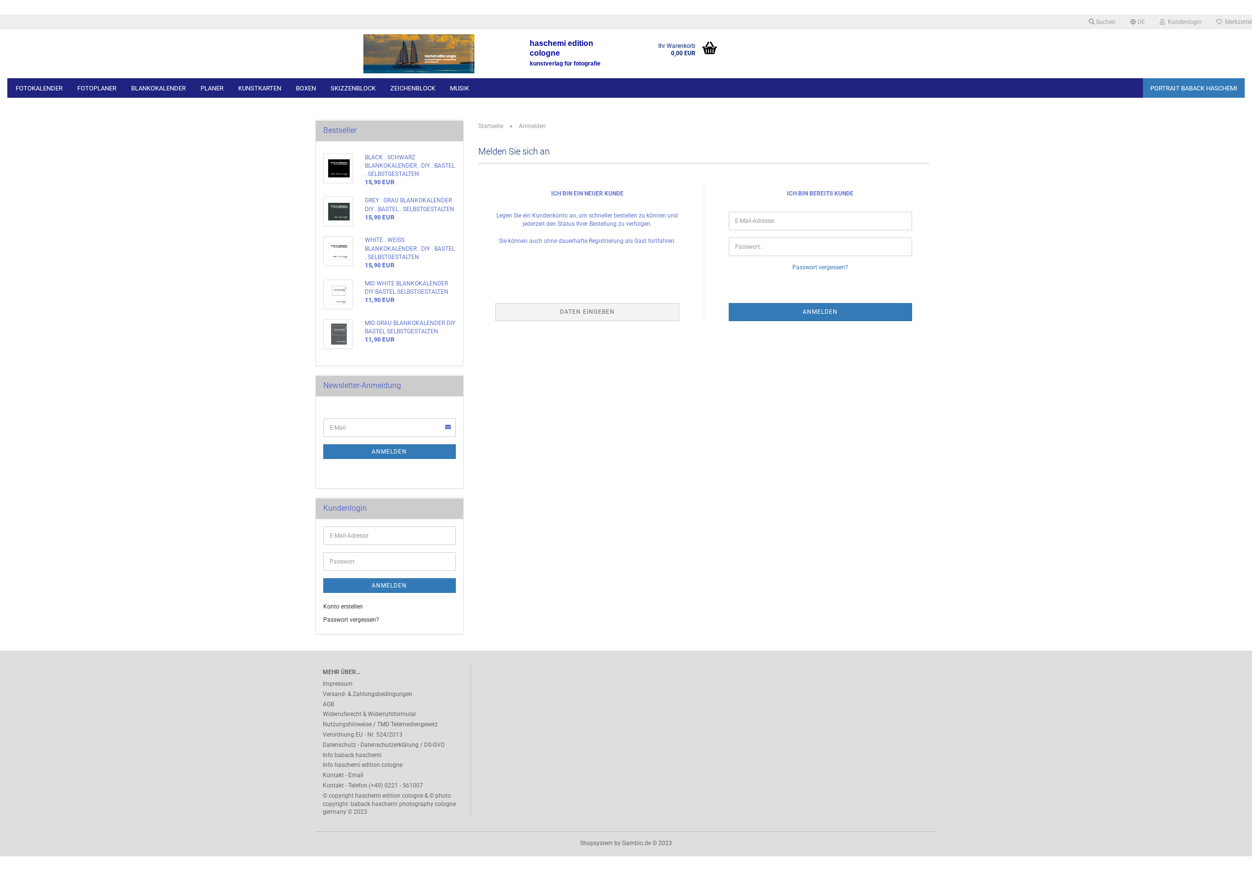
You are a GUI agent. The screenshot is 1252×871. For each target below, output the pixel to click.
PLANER (212, 88)
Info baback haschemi (352, 755)
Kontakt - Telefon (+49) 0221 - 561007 (373, 785)
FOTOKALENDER (39, 88)
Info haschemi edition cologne (362, 765)
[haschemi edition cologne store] (419, 53)
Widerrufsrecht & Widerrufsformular (369, 714)
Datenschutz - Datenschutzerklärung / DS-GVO (384, 744)
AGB (328, 704)
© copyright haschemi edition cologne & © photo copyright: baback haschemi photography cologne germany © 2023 (389, 804)
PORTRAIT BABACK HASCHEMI (1193, 88)
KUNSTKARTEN (259, 88)
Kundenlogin (1183, 22)
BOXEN (306, 88)
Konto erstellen (343, 606)
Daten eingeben (587, 311)
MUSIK (459, 88)
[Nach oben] (1225, 856)
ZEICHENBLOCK (412, 88)
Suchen (1105, 22)
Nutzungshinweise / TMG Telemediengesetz (380, 724)
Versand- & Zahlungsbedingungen (367, 694)
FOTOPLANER (96, 88)
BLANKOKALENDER (158, 88)
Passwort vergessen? (820, 267)
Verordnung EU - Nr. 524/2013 (362, 734)
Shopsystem (596, 843)
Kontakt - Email (343, 775)
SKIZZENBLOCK (353, 88)
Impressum (338, 683)
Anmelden (389, 451)
